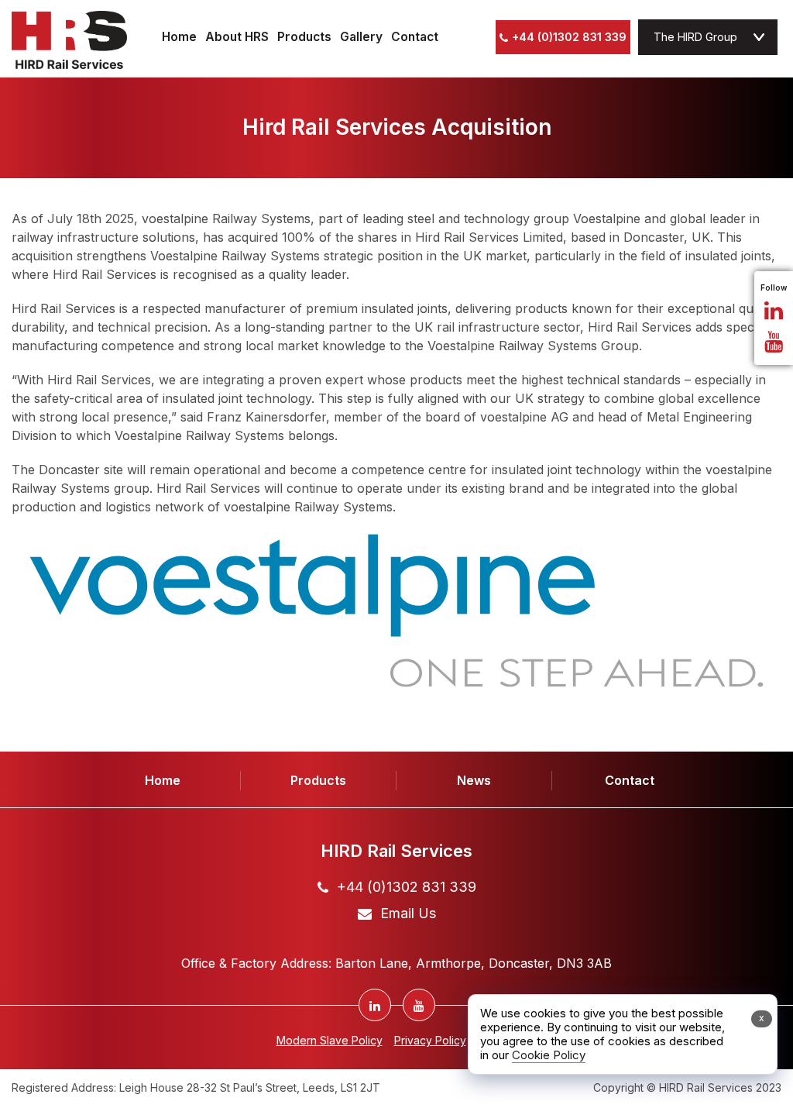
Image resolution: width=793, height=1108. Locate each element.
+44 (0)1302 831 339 (569, 36)
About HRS (237, 37)
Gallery (361, 37)
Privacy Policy (430, 1040)
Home (179, 37)
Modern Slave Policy (329, 1040)
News (474, 780)
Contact (414, 37)
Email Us (408, 913)
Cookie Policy (548, 1055)
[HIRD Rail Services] (69, 40)
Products (304, 37)
